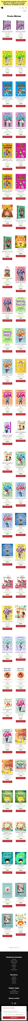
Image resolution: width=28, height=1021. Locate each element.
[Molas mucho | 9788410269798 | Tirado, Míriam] (20, 304)
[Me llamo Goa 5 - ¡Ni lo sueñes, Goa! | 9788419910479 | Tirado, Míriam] (20, 458)
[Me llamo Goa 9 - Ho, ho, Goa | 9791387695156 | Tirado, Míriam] (7, 243)
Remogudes (7, 899)
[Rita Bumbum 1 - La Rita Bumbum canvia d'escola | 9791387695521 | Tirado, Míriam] (20, 150)
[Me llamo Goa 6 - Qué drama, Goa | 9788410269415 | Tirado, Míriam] (20, 397)
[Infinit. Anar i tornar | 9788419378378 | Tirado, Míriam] (20, 611)
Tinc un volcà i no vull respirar (7, 774)
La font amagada (21, 865)
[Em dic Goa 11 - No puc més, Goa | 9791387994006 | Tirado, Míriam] (7, 58)
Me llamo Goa (20, 714)
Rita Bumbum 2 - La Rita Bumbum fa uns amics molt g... (7, 160)
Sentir (7, 683)
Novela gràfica (14, 969)
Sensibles (7, 803)
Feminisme (14, 965)
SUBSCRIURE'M (14, 1017)
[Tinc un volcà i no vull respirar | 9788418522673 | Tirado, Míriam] (7, 766)
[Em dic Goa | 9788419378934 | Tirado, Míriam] (7, 736)
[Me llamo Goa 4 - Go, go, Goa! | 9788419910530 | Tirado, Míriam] (20, 489)
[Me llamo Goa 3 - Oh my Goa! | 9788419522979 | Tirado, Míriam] (20, 551)
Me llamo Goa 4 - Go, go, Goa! (20, 498)
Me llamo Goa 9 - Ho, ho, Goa (7, 251)
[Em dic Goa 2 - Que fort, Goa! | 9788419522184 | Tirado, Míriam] (20, 643)
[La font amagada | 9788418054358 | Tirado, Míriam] (20, 858)
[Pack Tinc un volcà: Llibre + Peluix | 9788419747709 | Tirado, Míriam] (7, 271)
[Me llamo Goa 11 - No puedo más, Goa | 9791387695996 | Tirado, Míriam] (20, 58)
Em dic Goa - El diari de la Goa (7, 31)
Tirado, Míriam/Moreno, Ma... (7, 712)
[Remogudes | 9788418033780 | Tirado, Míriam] (7, 890)
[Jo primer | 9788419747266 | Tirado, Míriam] (7, 581)
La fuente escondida (7, 865)
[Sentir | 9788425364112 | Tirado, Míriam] (20, 674)
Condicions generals (14, 991)
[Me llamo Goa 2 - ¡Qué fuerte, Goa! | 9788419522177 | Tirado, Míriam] (7, 643)
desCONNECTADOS (7, 928)
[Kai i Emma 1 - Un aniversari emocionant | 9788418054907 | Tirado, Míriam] (20, 826)
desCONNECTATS (20, 898)
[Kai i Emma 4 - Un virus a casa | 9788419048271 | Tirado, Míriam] (20, 765)
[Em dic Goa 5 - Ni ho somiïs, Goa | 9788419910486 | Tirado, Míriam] (7, 489)
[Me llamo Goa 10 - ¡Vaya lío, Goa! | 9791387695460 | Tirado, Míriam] (20, 119)
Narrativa (14, 959)
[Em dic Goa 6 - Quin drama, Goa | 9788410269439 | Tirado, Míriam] (7, 397)
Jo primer (7, 589)
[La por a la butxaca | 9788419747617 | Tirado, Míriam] (20, 366)
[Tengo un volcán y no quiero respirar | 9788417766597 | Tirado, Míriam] (20, 736)
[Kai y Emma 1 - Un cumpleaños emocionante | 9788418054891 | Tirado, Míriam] (7, 826)
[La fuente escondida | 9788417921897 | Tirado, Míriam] (7, 858)
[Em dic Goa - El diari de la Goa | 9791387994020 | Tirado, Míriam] (7, 25)
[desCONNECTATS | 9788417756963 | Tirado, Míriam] (20, 890)
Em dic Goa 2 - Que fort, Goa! (20, 652)
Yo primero (21, 589)
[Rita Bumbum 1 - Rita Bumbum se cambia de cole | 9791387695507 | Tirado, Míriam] (20, 181)
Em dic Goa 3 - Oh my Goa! (7, 621)
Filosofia (14, 966)
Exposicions (14, 978)
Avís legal (14, 990)
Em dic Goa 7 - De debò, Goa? (20, 344)
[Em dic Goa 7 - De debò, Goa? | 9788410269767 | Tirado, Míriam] (20, 335)
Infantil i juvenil (14, 962)
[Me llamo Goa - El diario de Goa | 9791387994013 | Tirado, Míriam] (20, 25)
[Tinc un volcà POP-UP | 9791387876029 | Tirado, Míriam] (7, 211)
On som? (14, 981)
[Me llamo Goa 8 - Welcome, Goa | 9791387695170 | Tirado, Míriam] (20, 273)
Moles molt (7, 344)
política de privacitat (19, 1014)
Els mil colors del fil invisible (7, 557)
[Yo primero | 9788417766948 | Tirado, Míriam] (20, 581)
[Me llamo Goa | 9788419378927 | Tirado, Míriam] (20, 705)
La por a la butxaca (20, 373)
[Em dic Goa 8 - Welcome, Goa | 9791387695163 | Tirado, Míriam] (7, 304)
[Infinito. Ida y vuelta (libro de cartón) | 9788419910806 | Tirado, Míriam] (20, 425)
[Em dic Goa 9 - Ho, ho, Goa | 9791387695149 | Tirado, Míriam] (20, 212)
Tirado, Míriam (7, 33)
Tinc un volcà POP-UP (7, 218)
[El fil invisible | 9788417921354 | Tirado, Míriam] (20, 920)
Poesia (14, 963)
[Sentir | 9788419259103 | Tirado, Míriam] (7, 674)
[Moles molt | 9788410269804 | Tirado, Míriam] (7, 335)
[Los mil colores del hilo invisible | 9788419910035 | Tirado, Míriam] (20, 519)
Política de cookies (14, 993)
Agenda (14, 977)
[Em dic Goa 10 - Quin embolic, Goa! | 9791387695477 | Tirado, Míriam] (7, 119)
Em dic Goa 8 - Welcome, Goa (7, 313)
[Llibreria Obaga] (1, 8)
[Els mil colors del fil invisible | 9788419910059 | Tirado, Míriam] (7, 550)
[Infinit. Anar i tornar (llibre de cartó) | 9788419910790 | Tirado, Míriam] (7, 456)
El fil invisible (20, 927)
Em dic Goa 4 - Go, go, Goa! (7, 529)
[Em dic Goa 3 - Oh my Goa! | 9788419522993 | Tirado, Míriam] (7, 612)
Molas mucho (20, 313)
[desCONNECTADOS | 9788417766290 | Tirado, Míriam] (7, 921)
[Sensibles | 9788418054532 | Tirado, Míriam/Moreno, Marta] (7, 796)
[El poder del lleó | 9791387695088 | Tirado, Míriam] (20, 241)
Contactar (14, 982)
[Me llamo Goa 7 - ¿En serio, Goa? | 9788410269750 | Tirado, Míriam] (7, 366)
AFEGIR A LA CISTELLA (7, 38)
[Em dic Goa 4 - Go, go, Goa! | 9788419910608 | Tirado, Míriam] (7, 520)
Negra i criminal (14, 960)
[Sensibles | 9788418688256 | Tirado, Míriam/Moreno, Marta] (20, 796)
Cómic (14, 968)
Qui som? (14, 980)
